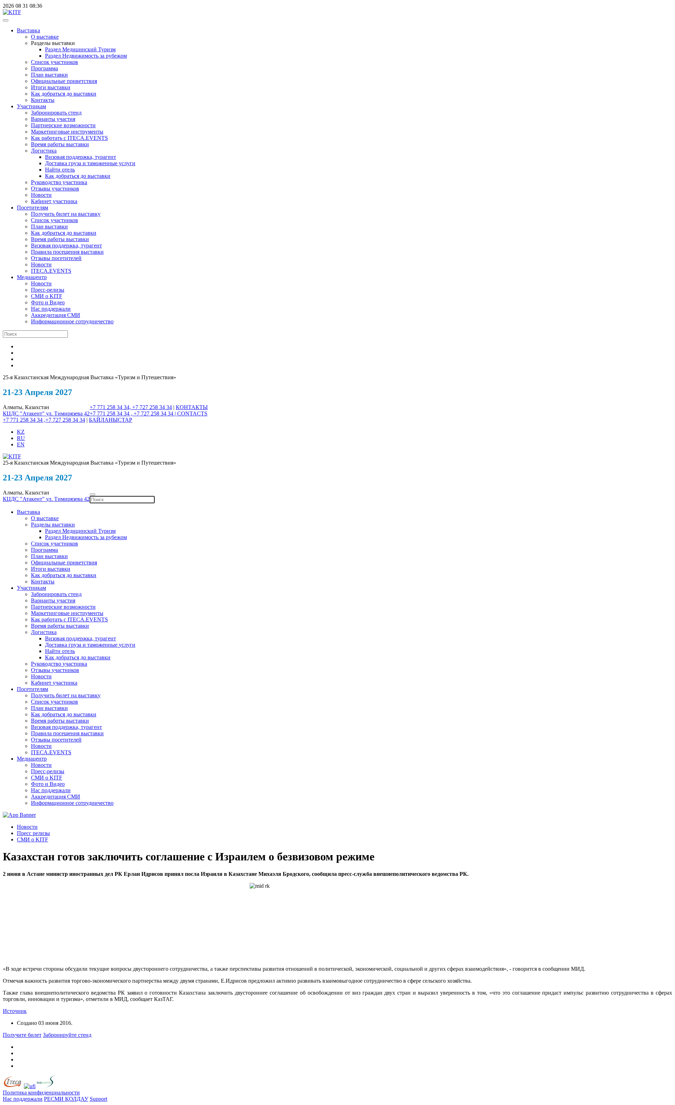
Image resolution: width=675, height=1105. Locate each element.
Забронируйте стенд (67, 1035)
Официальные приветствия (64, 81)
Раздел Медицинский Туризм (80, 49)
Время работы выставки (60, 144)
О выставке (45, 37)
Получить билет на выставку (66, 214)
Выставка (28, 30)
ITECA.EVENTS (51, 271)
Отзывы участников (55, 189)
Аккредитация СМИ (55, 315)
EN (21, 444)
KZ (21, 432)
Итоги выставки (50, 87)
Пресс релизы (33, 833)
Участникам (31, 106)
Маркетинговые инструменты (67, 132)
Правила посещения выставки (67, 252)
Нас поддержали (51, 309)
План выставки (49, 75)
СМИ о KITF (46, 296)
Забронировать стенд (56, 113)
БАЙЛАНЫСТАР (110, 420)
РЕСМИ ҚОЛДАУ (66, 1099)
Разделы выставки (53, 525)
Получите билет (22, 1035)
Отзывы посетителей (56, 258)
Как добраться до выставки (63, 94)
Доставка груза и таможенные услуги (90, 163)
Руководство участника (59, 182)
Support (98, 1099)
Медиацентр (32, 277)
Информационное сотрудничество (72, 321)
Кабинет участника (54, 201)
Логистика (44, 151)
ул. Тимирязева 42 (68, 413)
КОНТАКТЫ (192, 407)
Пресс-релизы (47, 290)
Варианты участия (53, 119)
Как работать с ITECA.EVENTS (69, 138)
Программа (44, 68)
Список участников (54, 62)
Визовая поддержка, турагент (80, 157)
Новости (41, 195)
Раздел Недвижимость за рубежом (86, 56)
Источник (15, 1011)
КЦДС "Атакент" (24, 413)
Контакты (42, 100)
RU (21, 438)
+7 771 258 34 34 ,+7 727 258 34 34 (44, 420)
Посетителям (32, 208)
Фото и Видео (48, 302)
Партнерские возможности (63, 125)
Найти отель (60, 170)
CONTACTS (192, 413)
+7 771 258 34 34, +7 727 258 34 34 (131, 407)
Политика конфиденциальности (41, 1093)
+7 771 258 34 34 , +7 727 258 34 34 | (133, 413)
